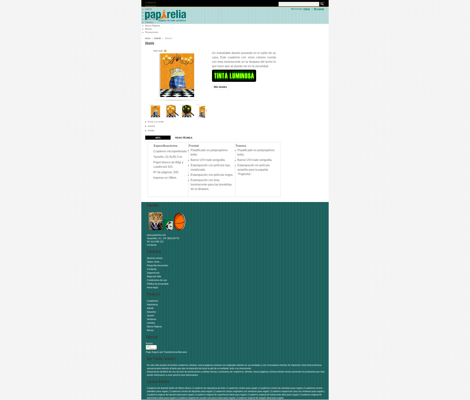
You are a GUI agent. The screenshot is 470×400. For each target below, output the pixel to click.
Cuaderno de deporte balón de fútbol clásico (169, 388)
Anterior (146, 110)
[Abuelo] (155, 118)
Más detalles (220, 87)
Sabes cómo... (154, 262)
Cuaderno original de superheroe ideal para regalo (221, 394)
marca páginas (205, 365)
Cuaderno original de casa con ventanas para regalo (297, 391)
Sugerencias (153, 273)
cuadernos (183, 365)
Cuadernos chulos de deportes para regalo (191, 391)
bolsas (218, 365)
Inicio (147, 38)
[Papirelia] (170, 15)
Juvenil (150, 315)
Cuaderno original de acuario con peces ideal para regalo (206, 398)
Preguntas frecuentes (157, 265)
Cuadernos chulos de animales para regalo (281, 388)
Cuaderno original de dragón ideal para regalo (260, 398)
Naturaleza (150, 6)
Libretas (151, 323)
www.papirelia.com (156, 235)
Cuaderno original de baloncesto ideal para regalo (273, 394)
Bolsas (148, 29)
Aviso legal (152, 287)
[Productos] (167, 231)
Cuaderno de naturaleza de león (209, 388)
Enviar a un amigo (156, 122)
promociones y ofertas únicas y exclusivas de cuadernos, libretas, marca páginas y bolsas (232, 371)
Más (158, 138)
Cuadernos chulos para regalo (242, 388)
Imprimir (151, 126)
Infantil (157, 38)
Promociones (151, 32)
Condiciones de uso (157, 280)
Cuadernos (150, 2)
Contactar (152, 245)
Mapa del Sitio (154, 276)
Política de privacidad (157, 284)
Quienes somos (154, 258)
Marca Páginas (152, 25)
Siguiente (206, 110)
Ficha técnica (183, 138)
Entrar (306, 9)
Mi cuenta (319, 9)
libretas (193, 365)
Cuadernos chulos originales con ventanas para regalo (241, 391)
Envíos (149, 343)
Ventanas (151, 319)
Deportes (151, 312)
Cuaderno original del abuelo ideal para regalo (170, 394)
